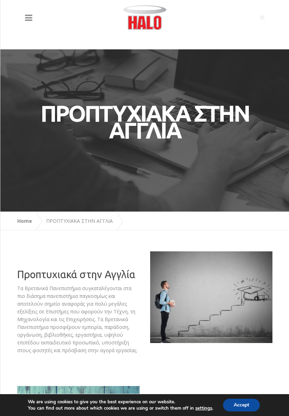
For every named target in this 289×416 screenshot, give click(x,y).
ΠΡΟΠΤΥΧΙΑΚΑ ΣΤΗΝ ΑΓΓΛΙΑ (79, 221)
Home (24, 221)
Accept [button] (241, 405)
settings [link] (203, 408)
